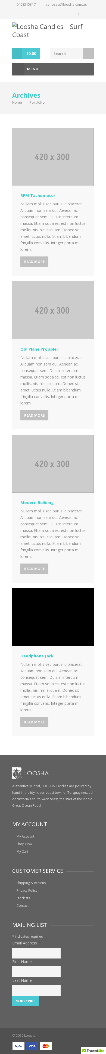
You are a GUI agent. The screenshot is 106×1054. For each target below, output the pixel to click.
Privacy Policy (27, 890)
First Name (22, 961)
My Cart (22, 851)
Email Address (26, 943)
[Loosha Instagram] (89, 14)
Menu (32, 68)
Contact (23, 905)
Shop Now (24, 844)
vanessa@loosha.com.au (66, 4)
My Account (25, 836)
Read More (34, 261)
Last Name (22, 980)
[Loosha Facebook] (79, 14)
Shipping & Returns (31, 883)
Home (17, 102)
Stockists (23, 898)
